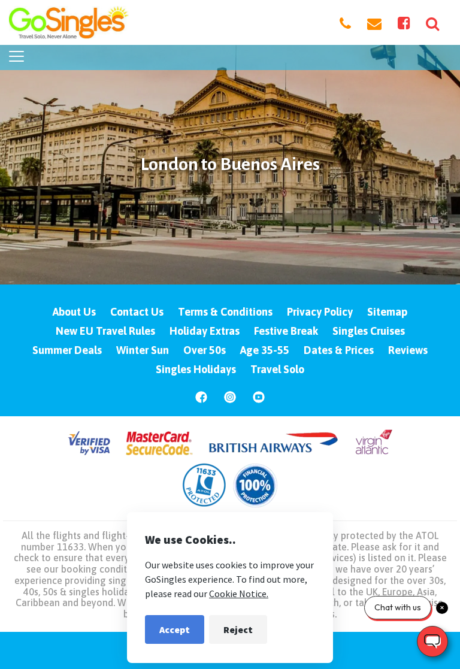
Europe (397, 591)
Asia (426, 591)
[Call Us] (345, 23)
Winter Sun (142, 350)
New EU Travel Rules (105, 331)
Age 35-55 (264, 350)
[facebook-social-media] (201, 400)
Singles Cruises (368, 331)
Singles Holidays (196, 369)
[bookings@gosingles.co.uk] (374, 23)
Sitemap (387, 311)
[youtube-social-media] (259, 400)
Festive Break (286, 331)
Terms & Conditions (225, 311)
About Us (74, 311)
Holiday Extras (205, 331)
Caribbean (38, 602)
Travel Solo (277, 369)
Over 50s (204, 350)
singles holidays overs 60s (125, 591)
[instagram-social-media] (230, 400)
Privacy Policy (320, 311)
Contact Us (137, 311)
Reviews (408, 350)
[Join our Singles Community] (404, 23)
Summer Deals (67, 350)
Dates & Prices (339, 350)
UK (372, 591)
